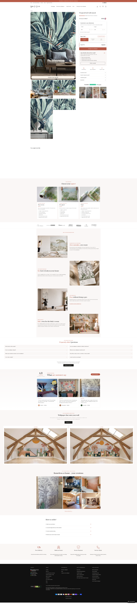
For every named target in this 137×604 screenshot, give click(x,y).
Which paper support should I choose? (82, 577)
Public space (94, 579)
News (62, 571)
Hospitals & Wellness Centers (96, 574)
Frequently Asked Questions (81, 571)
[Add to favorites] (74, 13)
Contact (42, 2)
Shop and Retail (94, 571)
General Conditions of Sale (50, 574)
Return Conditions (48, 576)
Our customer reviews (49, 579)
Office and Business (95, 569)
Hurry (47, 582)
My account (78, 569)
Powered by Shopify (68, 598)
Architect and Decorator (95, 577)
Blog (46, 581)
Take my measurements (80, 574)
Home (31, 10)
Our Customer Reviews (36, 2)
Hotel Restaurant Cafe (95, 573)
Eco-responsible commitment (50, 573)
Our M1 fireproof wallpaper (96, 581)
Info (73, 6)
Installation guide (79, 573)
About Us (47, 571)
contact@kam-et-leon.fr (35, 569)
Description (82, 80)
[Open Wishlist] (103, 6)
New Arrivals (69, 6)
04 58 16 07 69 (34, 570)
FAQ (31, 2)
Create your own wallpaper (81, 6)
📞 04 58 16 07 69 (49, 2)
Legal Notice (48, 577)
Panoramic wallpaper (60, 6)
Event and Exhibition (95, 576)
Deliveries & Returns (80, 576)
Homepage (53, 6)
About (45, 2)
